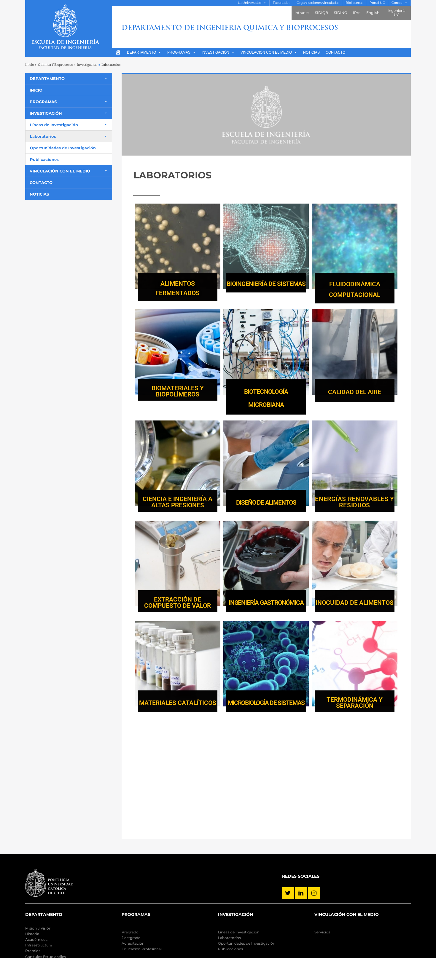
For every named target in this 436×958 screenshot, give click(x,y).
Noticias (311, 52)
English (372, 12)
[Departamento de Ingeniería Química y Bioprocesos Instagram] (314, 893)
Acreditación (133, 943)
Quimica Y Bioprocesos (55, 65)
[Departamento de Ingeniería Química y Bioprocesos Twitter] (288, 893)
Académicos (36, 939)
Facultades (281, 3)
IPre (356, 12)
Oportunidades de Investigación (63, 147)
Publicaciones (44, 159)
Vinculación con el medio (60, 171)
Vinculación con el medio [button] (266, 52)
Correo (397, 3)
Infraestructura (38, 945)
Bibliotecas (354, 3)
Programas (178, 52)
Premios (32, 951)
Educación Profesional (142, 949)
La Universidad (249, 3)
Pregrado (130, 932)
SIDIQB (321, 12)
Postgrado (131, 937)
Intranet (302, 12)
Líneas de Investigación (54, 124)
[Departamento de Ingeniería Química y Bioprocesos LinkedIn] (301, 893)
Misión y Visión (38, 928)
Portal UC (377, 3)
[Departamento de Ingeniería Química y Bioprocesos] (68, 28)
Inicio (29, 65)
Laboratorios (43, 136)
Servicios (322, 932)
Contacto (335, 52)
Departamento (141, 52)
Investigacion (87, 65)
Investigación (215, 52)
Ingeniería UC (396, 12)
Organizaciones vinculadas (318, 3)
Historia (32, 934)
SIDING (340, 12)
